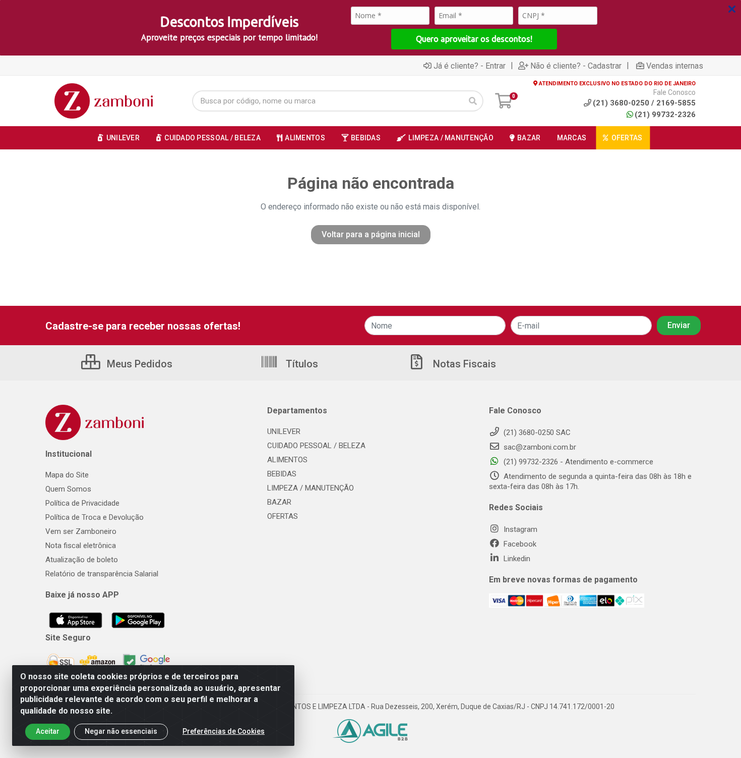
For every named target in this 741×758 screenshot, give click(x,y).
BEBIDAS (281, 473)
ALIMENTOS (287, 459)
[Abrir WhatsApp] (716, 732)
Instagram (519, 529)
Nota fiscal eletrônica (80, 545)
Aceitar (47, 731)
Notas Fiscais (463, 364)
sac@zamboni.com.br (539, 447)
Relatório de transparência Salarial (101, 573)
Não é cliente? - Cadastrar (576, 66)
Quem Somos (68, 489)
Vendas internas (674, 66)
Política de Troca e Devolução (94, 517)
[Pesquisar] (472, 101)
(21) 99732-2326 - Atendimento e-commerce (577, 461)
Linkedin (516, 558)
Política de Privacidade (82, 503)
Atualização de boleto (81, 559)
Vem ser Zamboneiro (80, 531)
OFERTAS (282, 516)
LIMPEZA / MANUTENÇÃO (310, 488)
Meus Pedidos (138, 364)
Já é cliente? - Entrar (470, 66)
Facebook (519, 544)
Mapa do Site (67, 474)
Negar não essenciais (121, 731)
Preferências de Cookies (223, 731)
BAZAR (279, 502)
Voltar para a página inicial (371, 234)
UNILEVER (283, 431)
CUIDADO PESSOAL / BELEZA (316, 445)
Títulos (300, 364)
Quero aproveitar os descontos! (474, 38)
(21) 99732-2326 (665, 114)
